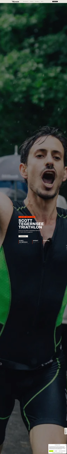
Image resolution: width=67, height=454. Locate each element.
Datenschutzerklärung (58, 452)
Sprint (35, 240)
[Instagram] (66, 429)
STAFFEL (46, 240)
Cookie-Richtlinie (54, 452)
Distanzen (31, 1)
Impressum (62, 452)
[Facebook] (66, 431)
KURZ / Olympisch (23, 241)
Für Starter (37, 1)
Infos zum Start (25, 1)
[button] (26, 217)
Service (42, 1)
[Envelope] (66, 433)
